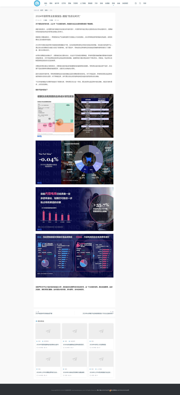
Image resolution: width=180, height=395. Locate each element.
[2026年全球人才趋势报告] (101, 331)
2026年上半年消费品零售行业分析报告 (47, 372)
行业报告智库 (37, 3)
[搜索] (140, 3)
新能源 (90, 3)
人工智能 (83, 3)
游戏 (101, 3)
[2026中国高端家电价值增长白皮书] (48, 331)
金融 (118, 3)
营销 (113, 3)
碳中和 (57, 3)
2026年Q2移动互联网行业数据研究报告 (74, 372)
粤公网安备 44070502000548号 (120, 390)
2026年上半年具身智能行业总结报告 (101, 372)
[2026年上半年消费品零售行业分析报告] (48, 359)
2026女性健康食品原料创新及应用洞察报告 (74, 345)
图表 (51, 3)
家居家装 (46, 341)
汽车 (96, 3)
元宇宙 (64, 3)
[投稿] (136, 3)
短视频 (107, 3)
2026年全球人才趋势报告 (98, 344)
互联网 (75, 3)
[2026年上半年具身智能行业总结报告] (101, 359)
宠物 (69, 3)
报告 (45, 3)
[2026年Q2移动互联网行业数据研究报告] (74, 359)
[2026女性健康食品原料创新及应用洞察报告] (74, 331)
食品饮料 (73, 341)
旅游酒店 (125, 3)
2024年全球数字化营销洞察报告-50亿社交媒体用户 (98, 313)
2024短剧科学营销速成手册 (44, 313)
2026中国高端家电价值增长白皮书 (47, 344)
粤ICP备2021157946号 (103, 390)
